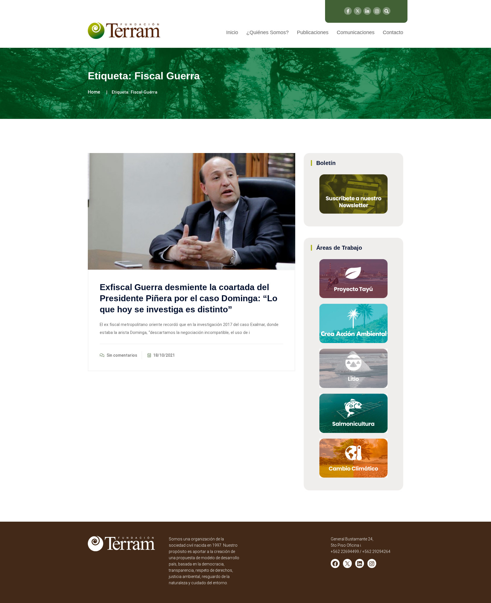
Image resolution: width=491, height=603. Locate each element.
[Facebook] (348, 11)
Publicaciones (312, 32)
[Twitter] (357, 11)
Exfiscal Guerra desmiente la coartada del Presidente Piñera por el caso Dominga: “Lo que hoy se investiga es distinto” (188, 298)
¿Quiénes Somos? (267, 32)
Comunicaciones (356, 32)
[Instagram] (377, 11)
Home (94, 92)
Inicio (232, 32)
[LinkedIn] (367, 11)
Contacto (393, 32)
